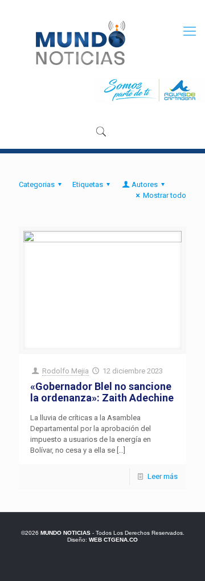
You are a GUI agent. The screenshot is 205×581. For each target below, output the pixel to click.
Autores (145, 184)
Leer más (162, 476)
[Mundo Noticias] (79, 42)
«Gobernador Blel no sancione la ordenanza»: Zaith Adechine (102, 392)
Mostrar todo (164, 195)
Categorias (37, 184)
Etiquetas (87, 184)
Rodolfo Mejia (65, 371)
